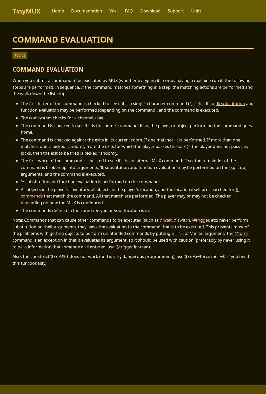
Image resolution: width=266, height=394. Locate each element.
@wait (166, 220)
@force (242, 233)
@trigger (200, 220)
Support (176, 11)
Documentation (86, 11)
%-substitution (230, 103)
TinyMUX (26, 11)
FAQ (129, 11)
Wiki (113, 11)
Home (58, 11)
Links (196, 11)
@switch (182, 220)
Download (150, 11)
